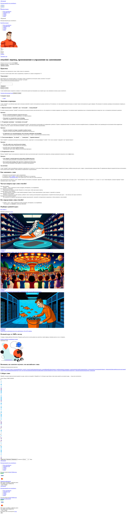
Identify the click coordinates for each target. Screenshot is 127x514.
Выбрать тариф (14, 339)
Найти (16, 63)
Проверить (3, 86)
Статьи (4, 15)
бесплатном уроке (14, 177)
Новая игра (3, 459)
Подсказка (9, 459)
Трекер (4, 13)
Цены (4, 16)
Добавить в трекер (4, 65)
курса (11, 211)
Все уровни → (4, 209)
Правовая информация (6, 481)
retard (4, 98)
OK (1, 512)
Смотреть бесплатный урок (7, 93)
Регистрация (5, 9)
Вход (2, 9)
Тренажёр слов (6, 12)
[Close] (1, 8)
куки (16, 511)
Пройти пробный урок (6, 339)
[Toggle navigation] (2, 6)
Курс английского (7, 11)
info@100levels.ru (13, 472)
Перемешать (14, 459)
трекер (13, 176)
